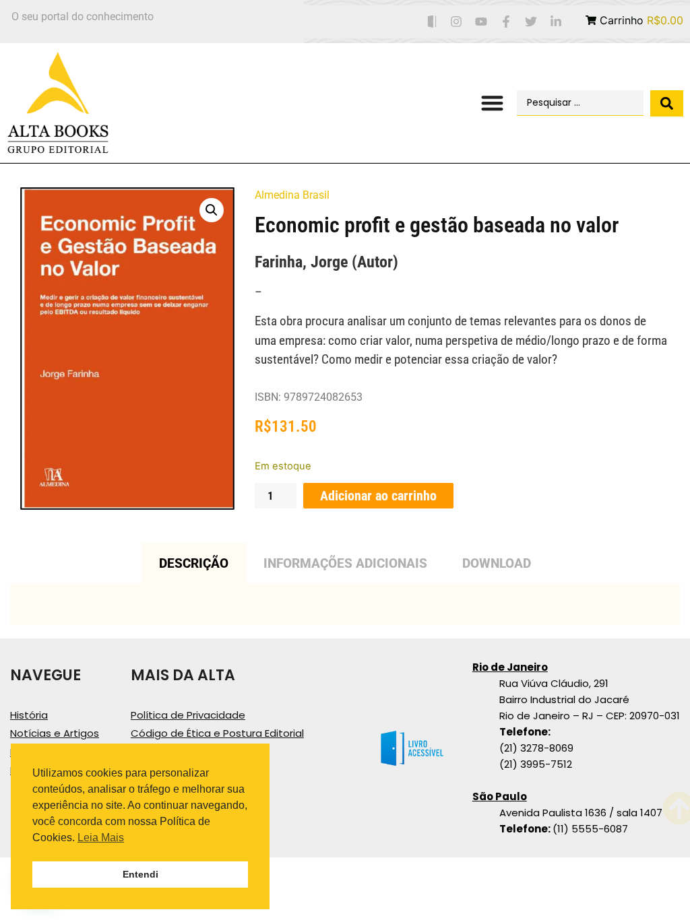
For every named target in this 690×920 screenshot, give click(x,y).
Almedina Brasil (292, 195)
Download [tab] (496, 563)
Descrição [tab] (193, 563)
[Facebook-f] (506, 22)
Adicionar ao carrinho (378, 496)
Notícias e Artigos (54, 733)
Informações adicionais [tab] (345, 563)
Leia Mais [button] (100, 837)
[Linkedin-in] (555, 22)
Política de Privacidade (188, 715)
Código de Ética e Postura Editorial (217, 733)
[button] (492, 103)
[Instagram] (456, 22)
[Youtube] (481, 22)
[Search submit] (666, 103)
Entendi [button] (140, 874)
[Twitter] (530, 22)
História (29, 715)
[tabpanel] (345, 604)
